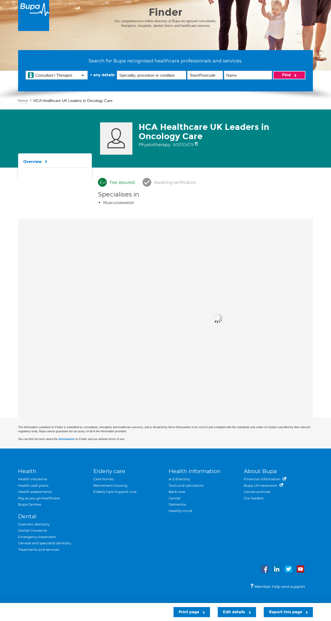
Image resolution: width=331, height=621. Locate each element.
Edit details (234, 612)
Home (23, 100)
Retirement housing (110, 485)
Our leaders (254, 498)
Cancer (174, 498)
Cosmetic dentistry (34, 524)
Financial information (262, 479)
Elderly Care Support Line (115, 492)
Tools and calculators (186, 485)
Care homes (103, 479)
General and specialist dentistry (44, 543)
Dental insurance (32, 530)
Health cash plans (33, 485)
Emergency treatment (37, 537)
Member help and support (279, 586)
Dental (27, 516)
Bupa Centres (29, 504)
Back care (177, 492)
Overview (32, 161)
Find (287, 75)
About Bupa (260, 471)
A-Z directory (179, 479)
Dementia (177, 504)
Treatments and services (38, 549)
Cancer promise (257, 492)
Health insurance (32, 479)
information (66, 439)
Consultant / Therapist (53, 75)
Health (27, 471)
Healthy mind (180, 511)
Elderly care (109, 471)
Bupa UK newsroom (261, 485)
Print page (189, 612)
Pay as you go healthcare (39, 498)
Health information (195, 471)
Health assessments (35, 492)
